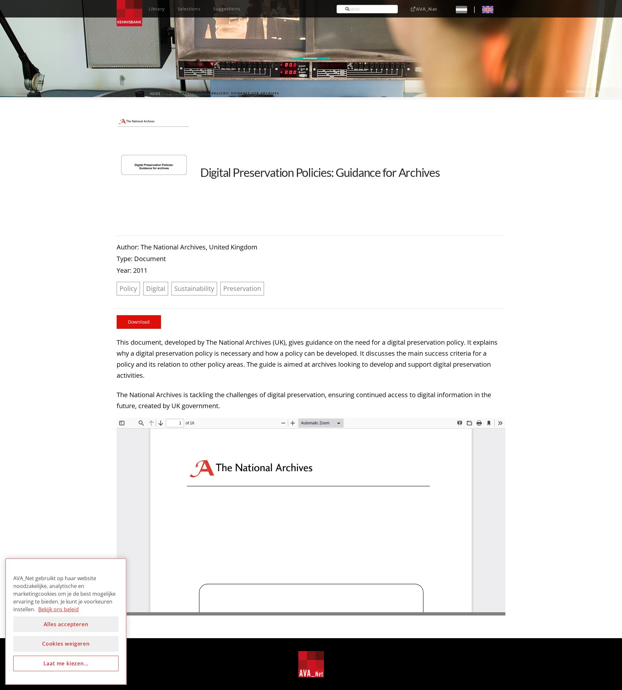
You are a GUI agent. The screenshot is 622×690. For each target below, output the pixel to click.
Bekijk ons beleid (58, 609)
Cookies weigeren (66, 643)
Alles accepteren (66, 624)
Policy (128, 288)
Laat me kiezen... (66, 663)
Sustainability (194, 288)
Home (155, 93)
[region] (66, 621)
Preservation (242, 288)
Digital (155, 288)
